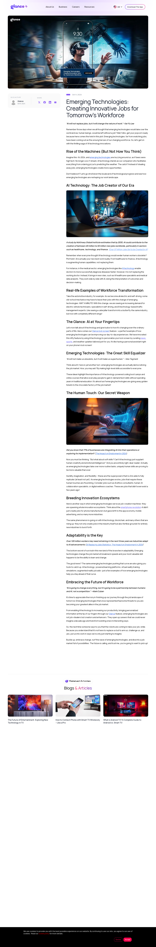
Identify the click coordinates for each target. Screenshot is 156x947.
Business (63, 6)
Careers (76, 6)
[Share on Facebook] (44, 102)
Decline (118, 940)
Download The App (135, 7)
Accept (127, 940)
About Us (50, 6)
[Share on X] (39, 102)
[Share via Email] (55, 102)
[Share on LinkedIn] (50, 102)
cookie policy (44, 933)
